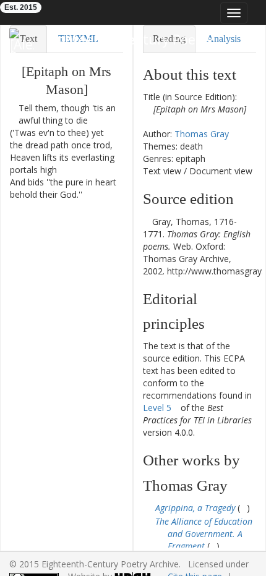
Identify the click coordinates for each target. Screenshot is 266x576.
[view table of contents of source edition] (146, 221)
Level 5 (157, 407)
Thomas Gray (201, 134)
